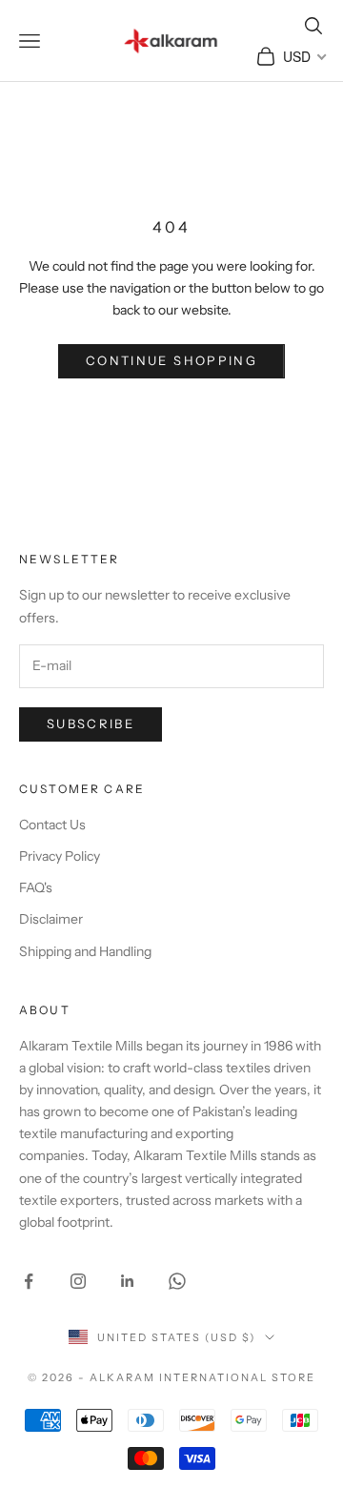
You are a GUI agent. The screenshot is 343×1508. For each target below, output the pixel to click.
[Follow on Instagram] (78, 1281)
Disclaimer (51, 918)
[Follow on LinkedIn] (127, 1281)
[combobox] (303, 56)
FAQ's (35, 887)
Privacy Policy (59, 856)
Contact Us (52, 824)
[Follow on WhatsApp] (177, 1281)
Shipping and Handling (85, 951)
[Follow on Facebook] (28, 1281)
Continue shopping (171, 360)
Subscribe (90, 723)
